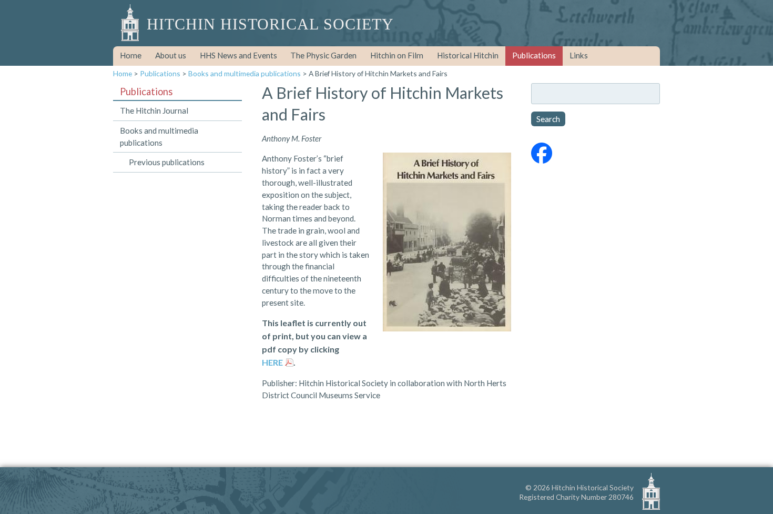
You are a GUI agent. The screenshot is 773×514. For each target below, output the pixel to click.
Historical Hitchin (468, 55)
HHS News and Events (238, 55)
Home (130, 55)
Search (548, 119)
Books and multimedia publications (244, 73)
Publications (534, 55)
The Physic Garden (323, 55)
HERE (272, 362)
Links (578, 55)
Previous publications (167, 162)
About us (170, 55)
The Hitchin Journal (154, 110)
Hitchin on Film (396, 55)
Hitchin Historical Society (270, 24)
